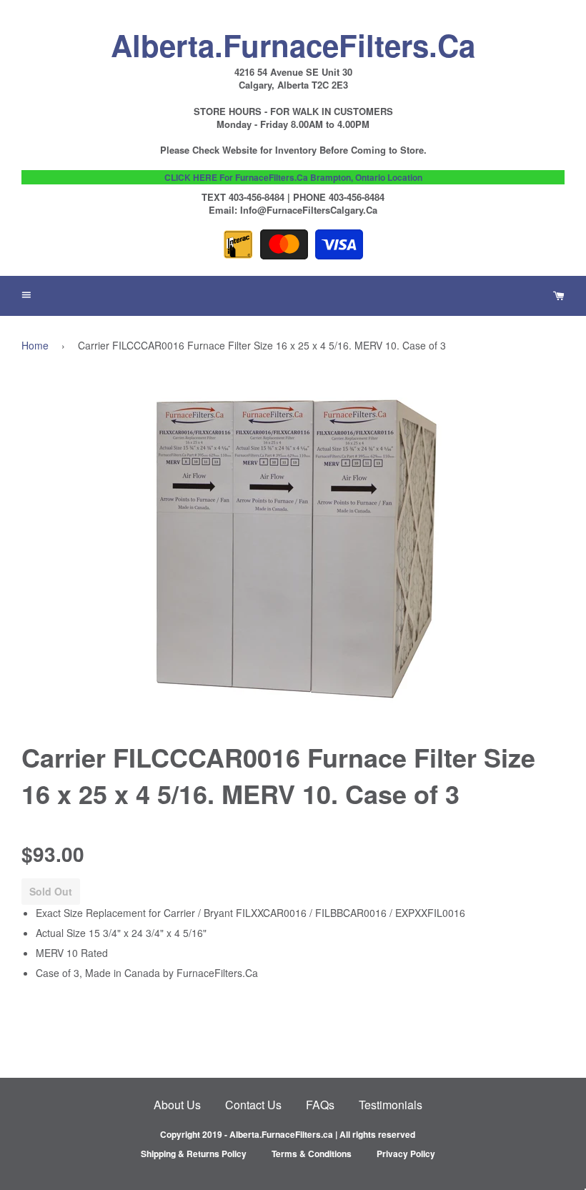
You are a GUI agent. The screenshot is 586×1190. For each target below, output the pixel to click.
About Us (177, 1104)
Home (35, 345)
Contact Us (253, 1104)
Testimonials (390, 1104)
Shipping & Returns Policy (194, 1153)
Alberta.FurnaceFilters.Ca (293, 41)
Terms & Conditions (312, 1153)
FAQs (320, 1104)
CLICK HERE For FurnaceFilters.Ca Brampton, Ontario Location (293, 177)
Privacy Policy (406, 1153)
